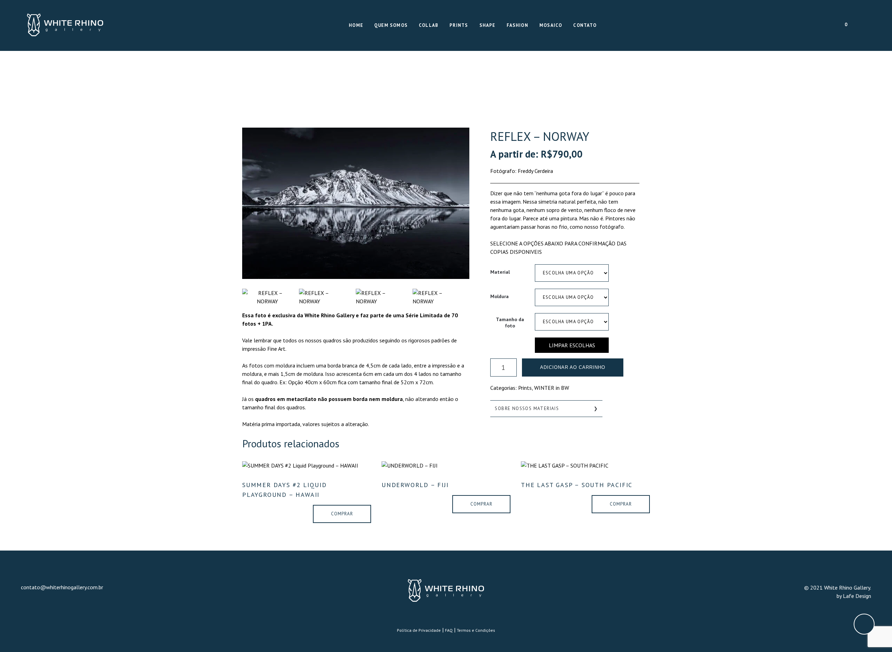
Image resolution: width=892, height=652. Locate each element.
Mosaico (550, 25)
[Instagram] (867, 25)
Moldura (499, 296)
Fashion (517, 25)
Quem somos (391, 25)
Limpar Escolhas (572, 345)
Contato (584, 25)
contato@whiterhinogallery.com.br (62, 587)
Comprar (342, 514)
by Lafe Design (854, 595)
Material (500, 272)
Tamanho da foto (510, 322)
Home (356, 25)
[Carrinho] (841, 25)
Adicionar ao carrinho (572, 367)
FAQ (449, 630)
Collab (428, 25)
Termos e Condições (476, 630)
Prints (458, 25)
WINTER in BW (551, 387)
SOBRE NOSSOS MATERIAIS (527, 408)
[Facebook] (854, 25)
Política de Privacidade (419, 630)
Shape (487, 25)
